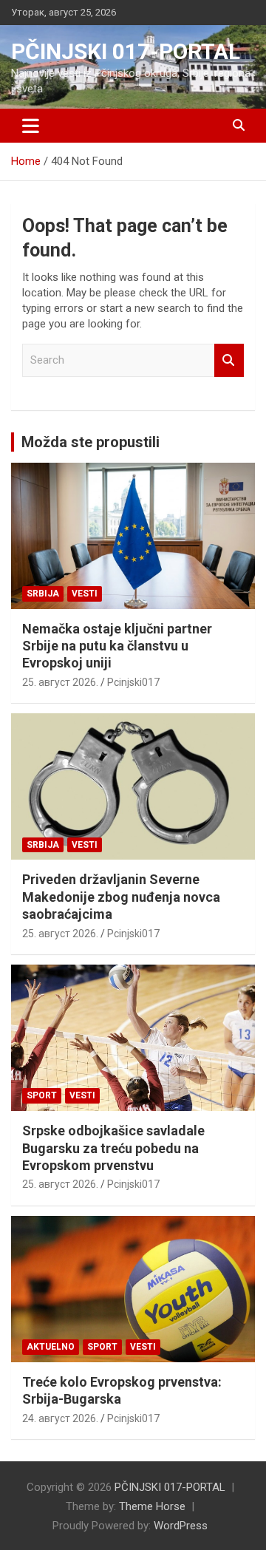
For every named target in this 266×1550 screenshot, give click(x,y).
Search (229, 360)
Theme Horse (152, 1506)
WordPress (181, 1525)
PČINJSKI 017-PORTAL (125, 51)
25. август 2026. (60, 682)
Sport (42, 1095)
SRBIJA (43, 593)
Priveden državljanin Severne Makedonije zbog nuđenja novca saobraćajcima (121, 896)
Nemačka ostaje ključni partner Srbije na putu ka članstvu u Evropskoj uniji (117, 646)
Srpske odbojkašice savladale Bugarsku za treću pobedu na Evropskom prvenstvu (113, 1148)
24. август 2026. (60, 1418)
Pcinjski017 (133, 682)
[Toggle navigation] (30, 126)
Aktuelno (51, 1347)
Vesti (85, 593)
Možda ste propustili (90, 442)
